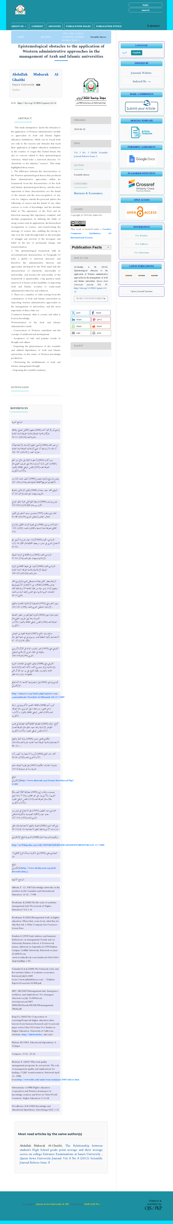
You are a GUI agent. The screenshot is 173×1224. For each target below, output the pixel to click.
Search (154, 26)
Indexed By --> (142, 81)
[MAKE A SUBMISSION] (141, 112)
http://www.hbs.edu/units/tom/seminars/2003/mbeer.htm (48, 1080)
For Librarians (141, 253)
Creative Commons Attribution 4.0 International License (91, 233)
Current (37, 26)
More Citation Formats (90, 299)
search (146, 10)
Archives (54, 26)
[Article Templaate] (141, 138)
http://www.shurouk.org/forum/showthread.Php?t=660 (43, 782)
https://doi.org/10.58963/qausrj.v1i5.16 (37, 103)
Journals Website (141, 73)
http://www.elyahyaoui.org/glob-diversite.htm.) (34, 870)
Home (21, 37)
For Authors (141, 244)
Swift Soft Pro (92, 1204)
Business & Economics (88, 193)
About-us (17, 26)
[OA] (141, 217)
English (137, 53)
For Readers (141, 236)
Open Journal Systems (142, 291)
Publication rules (78, 26)
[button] (80, 312)
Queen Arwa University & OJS (52, 1204)
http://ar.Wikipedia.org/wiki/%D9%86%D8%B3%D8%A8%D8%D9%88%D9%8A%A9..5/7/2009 (58, 845)
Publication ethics (108, 26)
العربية (124, 53)
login (146, 5)
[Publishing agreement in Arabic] (141, 164)
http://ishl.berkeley (32, 1035)
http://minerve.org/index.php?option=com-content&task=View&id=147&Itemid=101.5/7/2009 (38, 695)
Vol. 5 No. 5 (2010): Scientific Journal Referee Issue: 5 (73, 37)
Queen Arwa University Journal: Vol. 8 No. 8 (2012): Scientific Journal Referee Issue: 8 (61, 1161)
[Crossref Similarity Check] (142, 191)
